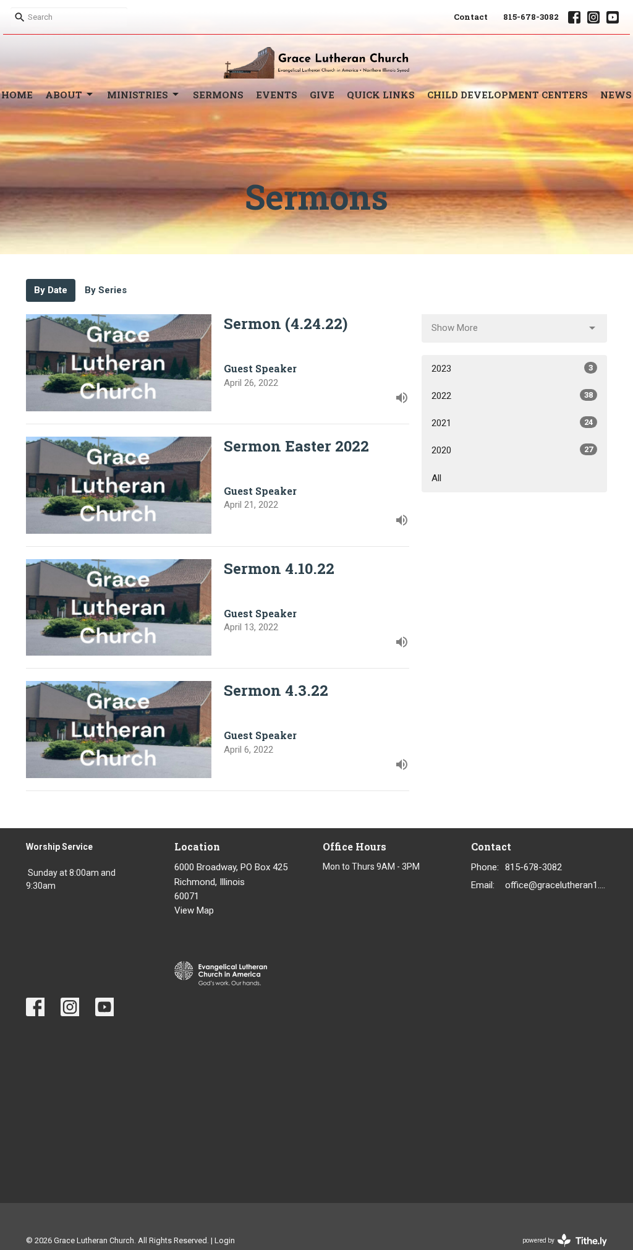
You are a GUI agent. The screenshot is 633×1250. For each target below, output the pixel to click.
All (436, 478)
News (616, 94)
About (63, 94)
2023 (512, 368)
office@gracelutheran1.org (556, 885)
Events (276, 94)
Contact (471, 16)
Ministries (137, 94)
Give (322, 94)
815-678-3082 (531, 16)
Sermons (218, 94)
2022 (512, 395)
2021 (512, 423)
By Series (106, 290)
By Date (50, 290)
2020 (512, 450)
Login (225, 1240)
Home (17, 94)
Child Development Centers (507, 94)
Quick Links (381, 94)
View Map (194, 910)
